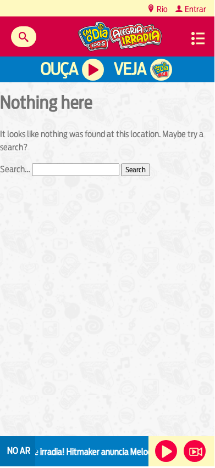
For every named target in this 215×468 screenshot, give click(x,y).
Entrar (194, 9)
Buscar (23, 36)
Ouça (59, 68)
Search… (15, 169)
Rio (161, 9)
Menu (197, 38)
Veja (130, 68)
